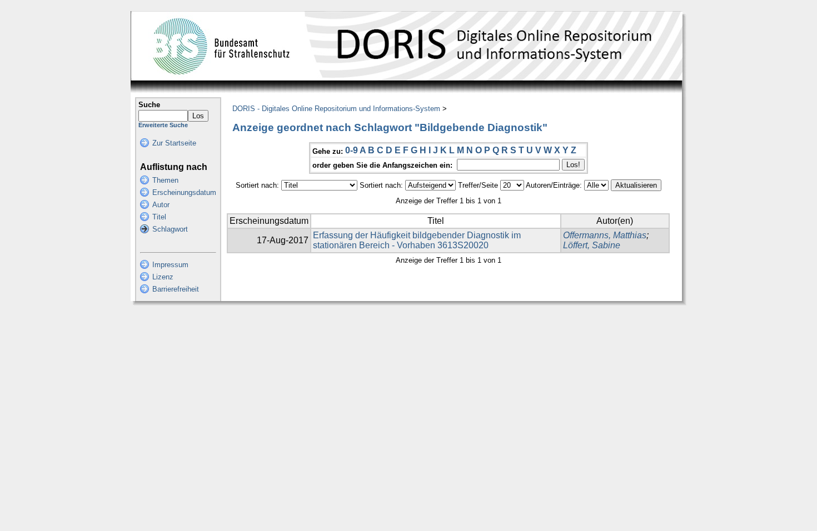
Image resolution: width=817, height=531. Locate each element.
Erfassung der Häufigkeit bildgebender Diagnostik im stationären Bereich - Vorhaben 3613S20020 (417, 240)
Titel (159, 217)
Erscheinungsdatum (184, 192)
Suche (149, 105)
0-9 (351, 150)
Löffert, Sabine (591, 245)
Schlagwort (170, 229)
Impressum (170, 265)
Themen (165, 180)
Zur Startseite (174, 143)
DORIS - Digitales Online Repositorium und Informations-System (336, 108)
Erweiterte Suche (163, 125)
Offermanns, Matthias (604, 235)
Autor (161, 205)
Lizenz (162, 277)
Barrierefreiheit (175, 289)
